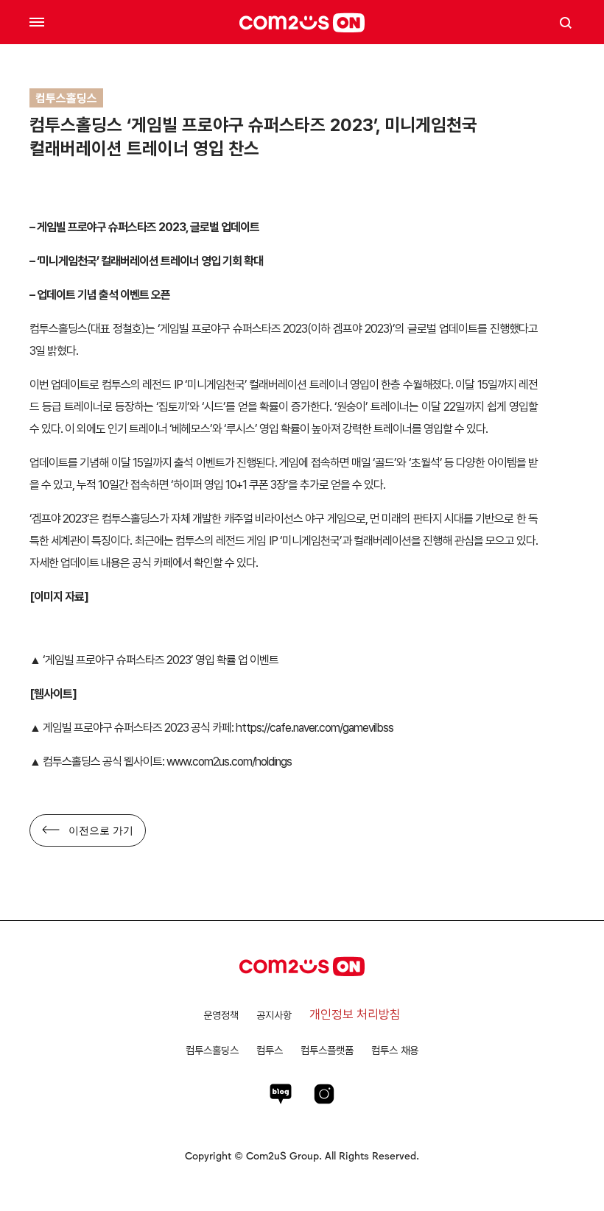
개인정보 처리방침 (355, 1014)
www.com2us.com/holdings (228, 762)
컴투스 (269, 1050)
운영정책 (221, 1015)
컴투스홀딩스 (212, 1050)
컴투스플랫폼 (327, 1050)
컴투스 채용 (394, 1050)
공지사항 (274, 1015)
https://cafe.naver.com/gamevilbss (314, 728)
